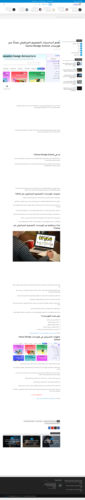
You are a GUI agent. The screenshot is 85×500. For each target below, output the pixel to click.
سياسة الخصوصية (42, 1)
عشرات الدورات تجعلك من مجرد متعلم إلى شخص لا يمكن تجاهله (21, 9)
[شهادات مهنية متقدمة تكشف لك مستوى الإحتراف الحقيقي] (14, 9)
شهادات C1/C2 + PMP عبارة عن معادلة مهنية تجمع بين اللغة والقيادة (69, 83)
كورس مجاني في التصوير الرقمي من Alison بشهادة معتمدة (42, 333)
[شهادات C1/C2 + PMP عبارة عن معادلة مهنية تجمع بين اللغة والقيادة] (79, 82)
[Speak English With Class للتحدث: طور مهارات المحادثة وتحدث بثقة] (67, 9)
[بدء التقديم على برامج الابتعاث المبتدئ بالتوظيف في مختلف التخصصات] (79, 88)
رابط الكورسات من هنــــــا (36, 395)
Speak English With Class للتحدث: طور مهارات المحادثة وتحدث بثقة (60, 9)
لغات (39, 4)
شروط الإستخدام (50, 1)
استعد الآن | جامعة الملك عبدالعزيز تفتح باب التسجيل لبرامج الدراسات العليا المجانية (50, 485)
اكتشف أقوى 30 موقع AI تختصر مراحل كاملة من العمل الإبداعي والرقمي (74, 9)
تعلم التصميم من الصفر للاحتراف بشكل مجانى (46, 398)
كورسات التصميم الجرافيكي (29, 421)
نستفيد (23, 496)
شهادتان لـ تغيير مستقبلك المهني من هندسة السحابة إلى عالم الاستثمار (12, 441)
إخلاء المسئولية (35, 1)
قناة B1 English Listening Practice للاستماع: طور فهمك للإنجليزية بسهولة (34, 9)
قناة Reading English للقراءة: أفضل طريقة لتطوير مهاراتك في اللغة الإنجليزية (47, 9)
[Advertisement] (42, 30)
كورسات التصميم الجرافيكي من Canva (52, 423)
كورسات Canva (39, 421)
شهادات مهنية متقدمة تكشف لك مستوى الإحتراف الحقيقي (8, 9)
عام (36, 4)
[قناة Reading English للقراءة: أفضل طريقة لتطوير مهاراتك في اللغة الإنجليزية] (53, 9)
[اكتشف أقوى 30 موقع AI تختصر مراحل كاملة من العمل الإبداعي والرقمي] (80, 9)
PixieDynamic (5, 496)
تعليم (50, 4)
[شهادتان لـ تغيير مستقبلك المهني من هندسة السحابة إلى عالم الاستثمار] (79, 75)
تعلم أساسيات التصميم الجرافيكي (49, 421)
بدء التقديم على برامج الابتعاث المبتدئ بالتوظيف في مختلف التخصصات (69, 89)
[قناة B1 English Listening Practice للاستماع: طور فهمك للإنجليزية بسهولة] (40, 9)
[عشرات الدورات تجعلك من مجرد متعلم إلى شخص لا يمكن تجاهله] (27, 9)
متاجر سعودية (44, 4)
